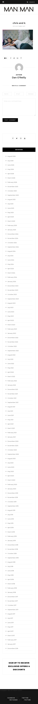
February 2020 (12, 484)
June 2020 (10, 467)
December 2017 (12, 596)
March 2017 (11, 635)
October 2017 (11, 605)
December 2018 (12, 545)
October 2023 (12, 294)
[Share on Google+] (17, 58)
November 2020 (12, 445)
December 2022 (12, 337)
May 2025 (10, 212)
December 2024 (12, 234)
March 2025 (11, 221)
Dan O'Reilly (19, 77)
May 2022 (10, 368)
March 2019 (11, 532)
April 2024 (10, 268)
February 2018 (12, 588)
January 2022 (11, 385)
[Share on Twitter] (14, 58)
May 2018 (10, 575)
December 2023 (12, 286)
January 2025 (11, 229)
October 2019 (11, 501)
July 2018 (10, 566)
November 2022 (12, 342)
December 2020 (12, 441)
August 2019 (11, 510)
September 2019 (12, 506)
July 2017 (10, 618)
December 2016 (12, 648)
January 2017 (11, 644)
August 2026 (11, 156)
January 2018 (11, 592)
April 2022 (10, 372)
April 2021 (10, 424)
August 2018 (11, 562)
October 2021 (11, 398)
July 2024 (10, 255)
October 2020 (12, 450)
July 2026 (10, 160)
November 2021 (12, 394)
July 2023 (10, 307)
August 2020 (11, 458)
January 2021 (11, 437)
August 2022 (11, 355)
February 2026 (12, 182)
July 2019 (10, 514)
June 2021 (10, 415)
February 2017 (12, 640)
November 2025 (12, 186)
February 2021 (12, 432)
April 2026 (10, 173)
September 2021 (12, 402)
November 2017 (12, 601)
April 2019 (10, 527)
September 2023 (13, 299)
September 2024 (13, 247)
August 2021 (11, 406)
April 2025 (10, 217)
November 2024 (12, 238)
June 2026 (10, 165)
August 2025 (11, 199)
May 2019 (10, 523)
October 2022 (12, 346)
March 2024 (11, 273)
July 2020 (10, 463)
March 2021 (11, 428)
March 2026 (11, 178)
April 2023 (10, 320)
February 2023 (12, 329)
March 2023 (11, 324)
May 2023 (10, 316)
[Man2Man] (19, 9)
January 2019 (11, 540)
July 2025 (10, 204)
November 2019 (12, 497)
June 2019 (10, 519)
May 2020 (10, 471)
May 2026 (10, 169)
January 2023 (11, 333)
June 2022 (10, 363)
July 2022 (10, 359)
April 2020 (10, 476)
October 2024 (12, 242)
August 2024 (11, 251)
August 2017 (11, 614)
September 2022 (13, 350)
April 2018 (10, 579)
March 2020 (11, 480)
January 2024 (11, 281)
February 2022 (12, 381)
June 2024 (10, 260)
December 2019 (12, 493)
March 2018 (11, 583)
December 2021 (12, 389)
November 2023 (12, 290)
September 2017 (12, 609)
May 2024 (10, 264)
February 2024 (12, 277)
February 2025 (12, 225)
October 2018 (12, 553)
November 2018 (12, 549)
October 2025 (12, 191)
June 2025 (10, 208)
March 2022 (11, 376)
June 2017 (10, 622)
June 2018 (10, 570)
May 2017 (10, 627)
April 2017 (10, 631)
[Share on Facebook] (10, 58)
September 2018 (13, 558)
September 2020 (13, 454)
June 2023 (10, 312)
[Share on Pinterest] (20, 58)
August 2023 (11, 303)
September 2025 (13, 195)
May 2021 (10, 419)
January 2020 (11, 489)
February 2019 (12, 536)
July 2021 (10, 411)
